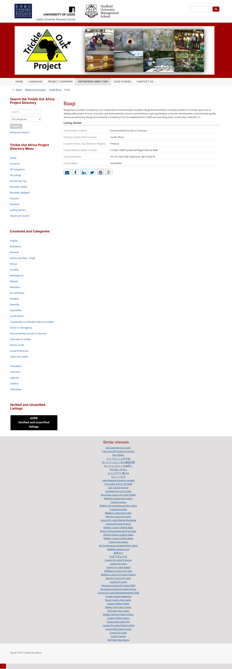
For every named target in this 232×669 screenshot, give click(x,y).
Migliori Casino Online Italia (118, 527)
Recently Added (18, 186)
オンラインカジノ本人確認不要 (118, 462)
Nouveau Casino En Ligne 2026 (118, 585)
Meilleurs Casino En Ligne (118, 571)
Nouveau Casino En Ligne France (118, 589)
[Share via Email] (67, 171)
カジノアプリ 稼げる (118, 473)
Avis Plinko (118, 455)
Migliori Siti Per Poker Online (118, 614)
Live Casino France (118, 487)
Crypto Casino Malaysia (118, 596)
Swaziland (15, 366)
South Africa (55, 89)
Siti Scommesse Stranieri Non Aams (118, 545)
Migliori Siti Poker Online (118, 607)
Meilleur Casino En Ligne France (118, 574)
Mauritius (15, 287)
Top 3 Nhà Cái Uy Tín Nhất (118, 484)
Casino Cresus (118, 502)
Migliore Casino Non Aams (118, 498)
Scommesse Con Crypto (118, 491)
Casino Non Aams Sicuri (118, 629)
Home (19, 81)
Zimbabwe (16, 389)
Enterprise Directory (93, 81)
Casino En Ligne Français (118, 560)
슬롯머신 (118, 552)
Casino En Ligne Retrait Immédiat (118, 520)
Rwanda (14, 304)
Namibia (14, 298)
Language (35, 81)
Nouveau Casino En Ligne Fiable (118, 494)
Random (14, 204)
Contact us (145, 81)
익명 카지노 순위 (118, 556)
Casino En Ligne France (118, 523)
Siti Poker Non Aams (118, 610)
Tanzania (15, 371)
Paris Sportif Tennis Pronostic (118, 451)
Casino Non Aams (118, 542)
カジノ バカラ (118, 476)
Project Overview (60, 81)
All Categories (17, 169)
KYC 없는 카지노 (118, 469)
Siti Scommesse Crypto (118, 447)
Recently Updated (20, 192)
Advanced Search (19, 132)
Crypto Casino (118, 636)
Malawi (14, 281)
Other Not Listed (19, 356)
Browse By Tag (18, 181)
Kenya (13, 263)
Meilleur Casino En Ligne (118, 513)
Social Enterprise (19, 350)
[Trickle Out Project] (114, 50)
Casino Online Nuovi (118, 618)
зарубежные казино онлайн (118, 480)
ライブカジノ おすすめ (118, 458)
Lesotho (14, 269)
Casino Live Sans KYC (118, 621)
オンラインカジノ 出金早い (118, 465)
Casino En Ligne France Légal (118, 625)
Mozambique (17, 292)
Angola (14, 240)
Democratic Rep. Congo (22, 258)
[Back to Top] (3, 666)
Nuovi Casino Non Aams (118, 600)
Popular (14, 198)
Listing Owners (18, 210)
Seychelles (16, 310)
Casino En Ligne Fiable (118, 567)
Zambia (14, 383)
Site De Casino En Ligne (118, 516)
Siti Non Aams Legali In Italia (118, 534)
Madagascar (17, 275)
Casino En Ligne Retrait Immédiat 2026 (118, 592)
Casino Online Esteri (118, 603)
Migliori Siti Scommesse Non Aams (118, 505)
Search (16, 126)
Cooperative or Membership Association (32, 321)
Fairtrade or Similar (20, 339)
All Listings (15, 175)
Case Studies (122, 81)
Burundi (14, 252)
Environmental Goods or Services (28, 333)
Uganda (14, 377)
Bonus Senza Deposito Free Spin (118, 531)
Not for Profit (17, 345)
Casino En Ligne (118, 509)
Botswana (15, 246)
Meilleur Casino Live (118, 549)
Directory (15, 163)
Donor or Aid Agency (21, 327)
